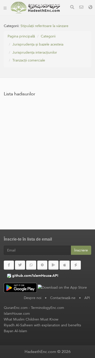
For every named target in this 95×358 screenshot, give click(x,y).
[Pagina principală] (5, 7)
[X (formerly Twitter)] (20, 265)
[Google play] (53, 265)
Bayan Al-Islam (15, 331)
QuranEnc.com (16, 307)
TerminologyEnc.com (47, 307)
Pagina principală (21, 36)
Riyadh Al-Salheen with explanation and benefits (42, 325)
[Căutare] (72, 8)
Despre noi (32, 297)
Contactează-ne (62, 297)
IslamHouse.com (17, 313)
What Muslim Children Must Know (31, 319)
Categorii (48, 36)
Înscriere (81, 250)
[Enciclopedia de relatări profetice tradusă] (35, 7)
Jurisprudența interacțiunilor (34, 52)
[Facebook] (9, 265)
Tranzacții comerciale (28, 60)
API (87, 297)
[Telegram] (42, 265)
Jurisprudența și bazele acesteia (37, 44)
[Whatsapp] (31, 265)
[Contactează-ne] (81, 8)
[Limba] (90, 8)
